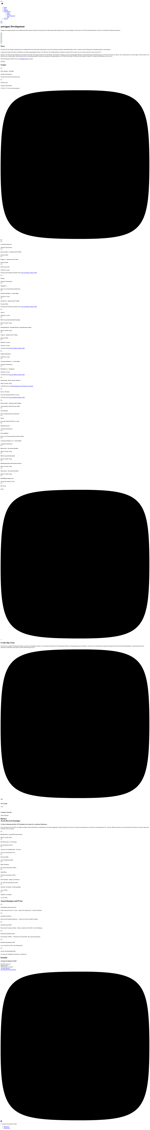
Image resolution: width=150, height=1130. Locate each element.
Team (8, 13)
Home (5, 7)
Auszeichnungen (11, 15)
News (5, 8)
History (9, 14)
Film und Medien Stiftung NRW (29, 272)
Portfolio (6, 10)
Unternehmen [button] (7, 11)
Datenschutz (7, 1128)
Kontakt (6, 18)
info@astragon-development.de (8, 969)
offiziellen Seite (24, 58)
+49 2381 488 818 (5, 968)
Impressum (6, 1126)
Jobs (8, 17)
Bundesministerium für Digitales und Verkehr (22, 386)
